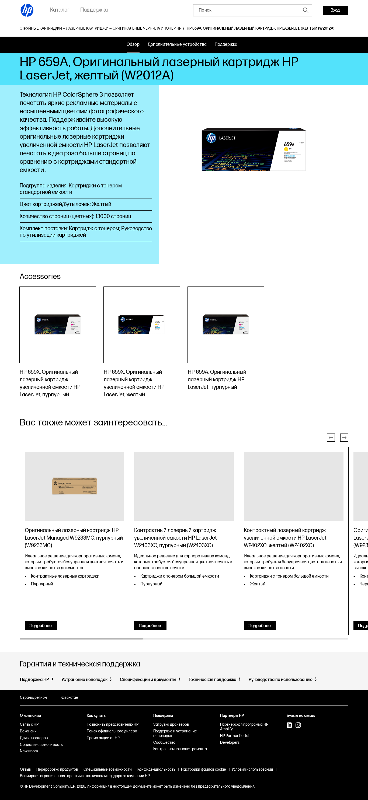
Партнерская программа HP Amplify (244, 726)
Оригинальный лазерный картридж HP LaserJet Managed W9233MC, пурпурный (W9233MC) (74, 538)
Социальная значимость (41, 744)
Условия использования (252, 769)
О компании (30, 715)
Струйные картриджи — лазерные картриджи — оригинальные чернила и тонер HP (100, 28)
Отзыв (25, 769)
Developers (229, 742)
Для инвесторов (34, 738)
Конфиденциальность (156, 769)
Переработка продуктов (57, 769)
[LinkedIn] (289, 725)
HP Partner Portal (234, 735)
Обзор (133, 44)
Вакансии (28, 731)
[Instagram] (298, 725)
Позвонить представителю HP (112, 724)
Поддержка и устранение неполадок (175, 733)
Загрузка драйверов (171, 724)
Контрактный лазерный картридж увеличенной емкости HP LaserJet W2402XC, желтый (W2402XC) (285, 538)
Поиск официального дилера (112, 731)
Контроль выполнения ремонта (180, 749)
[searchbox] (246, 10)
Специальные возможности (108, 769)
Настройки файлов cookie (203, 769)
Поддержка (226, 44)
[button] (331, 437)
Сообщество (164, 742)
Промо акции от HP (103, 738)
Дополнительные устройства (177, 44)
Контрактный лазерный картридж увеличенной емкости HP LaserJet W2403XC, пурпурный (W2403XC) (175, 538)
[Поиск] (306, 10)
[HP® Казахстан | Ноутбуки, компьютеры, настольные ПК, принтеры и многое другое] (27, 10)
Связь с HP (29, 724)
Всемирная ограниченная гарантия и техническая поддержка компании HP (85, 776)
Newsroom (29, 751)
